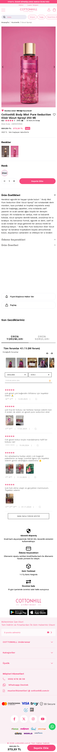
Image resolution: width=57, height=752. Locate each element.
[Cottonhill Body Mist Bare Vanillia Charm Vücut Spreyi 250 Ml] (5, 151)
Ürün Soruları (42, 337)
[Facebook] (14, 719)
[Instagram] (33, 719)
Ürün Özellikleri (10, 195)
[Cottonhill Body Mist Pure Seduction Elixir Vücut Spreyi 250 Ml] (15, 151)
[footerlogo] (28, 602)
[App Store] (38, 612)
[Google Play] (18, 612)
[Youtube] (42, 719)
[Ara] (4, 17)
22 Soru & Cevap (33, 120)
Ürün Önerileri (9, 245)
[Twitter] (24, 719)
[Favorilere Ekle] (54, 114)
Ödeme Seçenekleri (13, 239)
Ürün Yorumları (15, 337)
